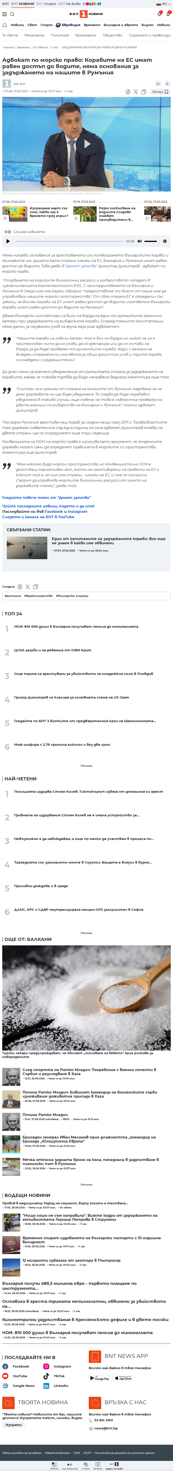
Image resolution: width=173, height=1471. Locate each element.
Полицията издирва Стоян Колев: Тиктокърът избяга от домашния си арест (88, 791)
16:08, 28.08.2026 (35, 1224)
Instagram (77, 511)
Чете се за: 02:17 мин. (42, 1293)
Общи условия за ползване (21, 1453)
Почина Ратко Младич (45, 1115)
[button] (114, 1466)
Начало (9, 47)
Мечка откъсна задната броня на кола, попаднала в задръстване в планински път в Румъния (91, 1162)
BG (165, 4)
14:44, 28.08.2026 (15, 1293)
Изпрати (14, 1425)
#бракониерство (38, 596)
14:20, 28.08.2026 (15, 1337)
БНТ (5, 4)
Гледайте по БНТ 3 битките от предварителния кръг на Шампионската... (85, 721)
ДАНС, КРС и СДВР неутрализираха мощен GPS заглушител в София (78, 909)
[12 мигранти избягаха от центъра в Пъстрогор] (11, 1268)
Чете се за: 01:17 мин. (62, 1246)
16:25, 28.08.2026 (35, 1265)
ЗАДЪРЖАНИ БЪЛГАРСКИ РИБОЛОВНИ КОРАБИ (99, 47)
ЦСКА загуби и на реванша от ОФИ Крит (52, 650)
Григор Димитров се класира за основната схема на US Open (71, 697)
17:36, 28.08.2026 (35, 1246)
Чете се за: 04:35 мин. (62, 1224)
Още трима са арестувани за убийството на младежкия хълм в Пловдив (83, 674)
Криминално (85, 35)
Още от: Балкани (28, 939)
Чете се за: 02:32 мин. (56, 1311)
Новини (17, 25)
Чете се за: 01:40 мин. (42, 1337)
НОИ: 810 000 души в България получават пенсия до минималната (76, 626)
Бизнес (147, 25)
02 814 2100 (103, 1420)
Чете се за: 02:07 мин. (42, 1207)
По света (40, 47)
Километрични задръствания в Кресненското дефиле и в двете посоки (85, 1319)
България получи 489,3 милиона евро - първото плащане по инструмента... (69, 1286)
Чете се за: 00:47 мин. (42, 1324)
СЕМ (76, 1453)
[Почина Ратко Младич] (11, 1122)
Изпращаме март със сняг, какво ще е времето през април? (49, 212)
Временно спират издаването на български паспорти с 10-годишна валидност (92, 1240)
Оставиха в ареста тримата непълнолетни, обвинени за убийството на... (84, 1304)
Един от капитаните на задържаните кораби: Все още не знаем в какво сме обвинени (109, 541)
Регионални (34, 35)
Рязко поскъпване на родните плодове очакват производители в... (117, 214)
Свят (32, 25)
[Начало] (4, 24)
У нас (54, 47)
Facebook (54, 511)
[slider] (68, 241)
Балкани (23, 47)
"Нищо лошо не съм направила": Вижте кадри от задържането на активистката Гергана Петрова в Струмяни (90, 1218)
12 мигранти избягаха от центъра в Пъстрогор (72, 1261)
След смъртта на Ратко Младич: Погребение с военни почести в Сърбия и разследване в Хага (89, 1072)
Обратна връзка (57, 1453)
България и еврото (121, 25)
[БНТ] (8, 84)
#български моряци (72, 596)
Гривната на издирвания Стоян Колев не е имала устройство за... (76, 815)
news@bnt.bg (106, 1428)
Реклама (86, 765)
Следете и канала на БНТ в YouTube (38, 517)
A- (167, 84)
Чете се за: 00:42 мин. (62, 1265)
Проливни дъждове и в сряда (41, 886)
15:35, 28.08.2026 (15, 1324)
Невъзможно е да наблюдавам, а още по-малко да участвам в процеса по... (84, 839)
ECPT (87, 1453)
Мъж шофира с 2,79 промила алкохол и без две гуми (62, 744)
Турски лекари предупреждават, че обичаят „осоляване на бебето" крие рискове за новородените (77, 1055)
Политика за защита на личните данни (124, 1453)
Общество (112, 35)
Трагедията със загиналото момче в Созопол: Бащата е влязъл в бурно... (83, 862)
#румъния (13, 596)
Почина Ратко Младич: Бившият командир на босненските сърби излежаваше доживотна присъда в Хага (90, 1094)
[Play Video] (86, 144)
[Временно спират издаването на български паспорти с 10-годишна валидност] (11, 1245)
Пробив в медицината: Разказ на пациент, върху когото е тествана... (65, 1203)
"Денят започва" (81, 266)
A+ (158, 84)
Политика (60, 35)
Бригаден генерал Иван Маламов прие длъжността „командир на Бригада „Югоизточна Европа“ (89, 1139)
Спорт (47, 25)
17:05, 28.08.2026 (15, 1207)
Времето (92, 25)
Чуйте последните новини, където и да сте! (48, 506)
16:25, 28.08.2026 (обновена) (22, 1311)
